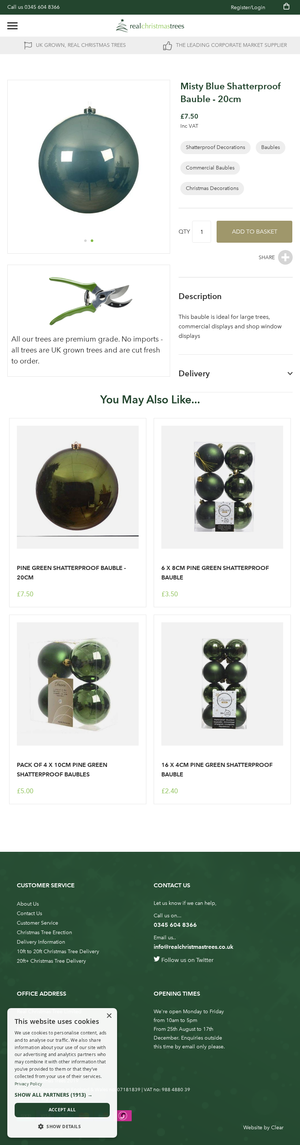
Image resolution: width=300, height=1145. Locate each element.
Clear (277, 1128)
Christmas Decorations (212, 188)
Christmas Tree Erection (44, 932)
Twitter (205, 959)
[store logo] (150, 25)
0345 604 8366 (42, 7)
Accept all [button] (62, 1110)
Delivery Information (41, 942)
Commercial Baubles (210, 168)
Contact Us (29, 913)
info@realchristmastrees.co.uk (193, 946)
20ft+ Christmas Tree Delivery (51, 961)
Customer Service (37, 923)
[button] (85, 240)
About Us (28, 904)
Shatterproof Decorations (215, 147)
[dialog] (62, 1073)
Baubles (270, 147)
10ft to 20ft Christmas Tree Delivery (58, 951)
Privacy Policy (28, 1083)
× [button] (109, 1016)
